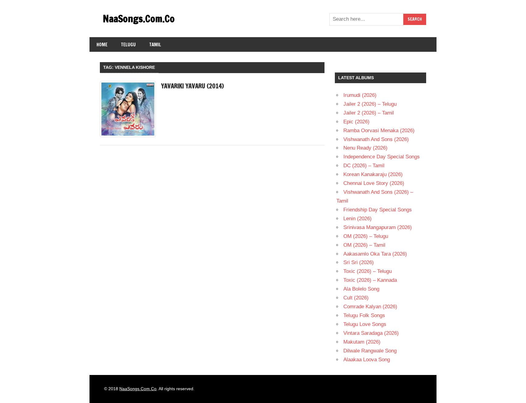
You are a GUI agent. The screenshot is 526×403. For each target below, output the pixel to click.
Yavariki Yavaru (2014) (192, 86)
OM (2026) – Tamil (364, 245)
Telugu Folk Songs (364, 315)
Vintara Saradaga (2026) (371, 333)
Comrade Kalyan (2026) (370, 306)
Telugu (128, 44)
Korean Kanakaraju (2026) (373, 174)
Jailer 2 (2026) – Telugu (370, 104)
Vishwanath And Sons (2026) (376, 139)
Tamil (155, 44)
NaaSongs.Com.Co (139, 19)
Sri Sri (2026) (358, 262)
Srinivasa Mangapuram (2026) (377, 227)
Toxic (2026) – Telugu (367, 271)
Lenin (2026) (357, 218)
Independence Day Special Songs (381, 157)
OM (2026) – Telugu (365, 236)
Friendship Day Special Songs (377, 210)
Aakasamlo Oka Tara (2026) (375, 254)
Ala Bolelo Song (361, 289)
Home (101, 44)
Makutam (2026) (361, 342)
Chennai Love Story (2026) (373, 183)
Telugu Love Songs (364, 324)
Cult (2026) (356, 298)
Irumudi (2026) (360, 95)
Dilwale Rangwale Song (370, 351)
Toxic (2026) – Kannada (370, 280)
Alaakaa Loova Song (366, 359)
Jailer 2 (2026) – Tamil (368, 113)
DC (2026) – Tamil (363, 165)
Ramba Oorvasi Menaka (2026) (379, 130)
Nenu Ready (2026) (365, 148)
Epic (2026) (356, 122)
